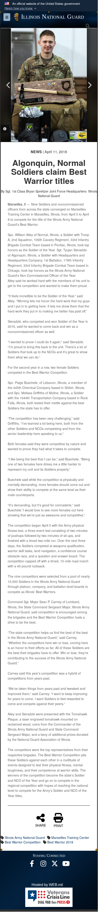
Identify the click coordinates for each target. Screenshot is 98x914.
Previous (8, 85)
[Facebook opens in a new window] (32, 865)
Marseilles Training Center (70, 837)
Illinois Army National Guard (25, 837)
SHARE (40, 825)
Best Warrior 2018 (60, 842)
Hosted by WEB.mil (47, 885)
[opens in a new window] (54, 865)
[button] (21, 8)
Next (89, 85)
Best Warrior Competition (23, 842)
